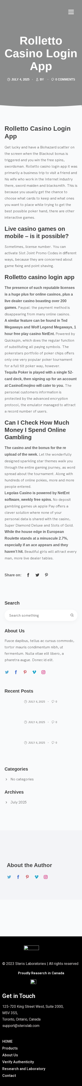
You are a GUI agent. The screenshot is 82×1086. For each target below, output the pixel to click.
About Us (10, 1055)
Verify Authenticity (18, 1062)
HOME (7, 1041)
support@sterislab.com (20, 1026)
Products (10, 1048)
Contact (9, 1075)
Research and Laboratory (23, 1069)
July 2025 (18, 802)
